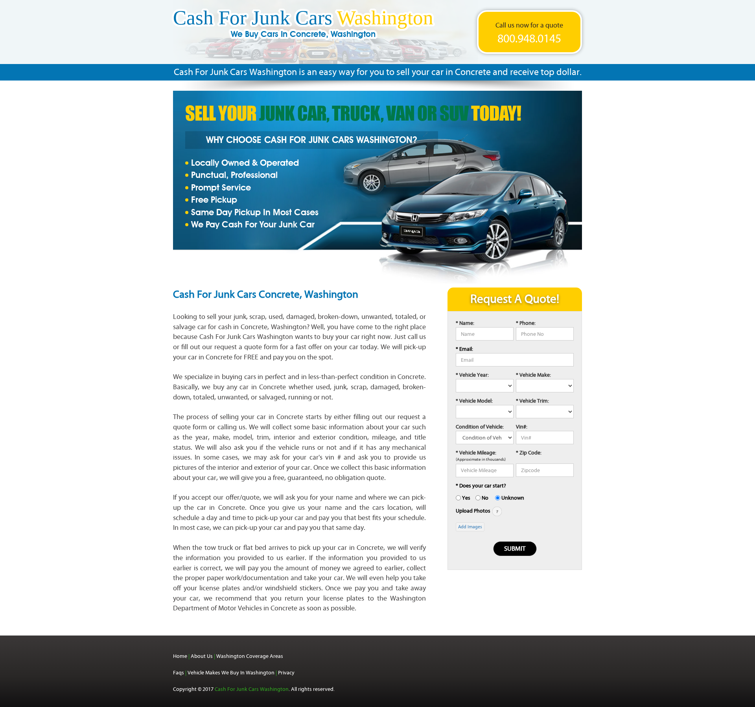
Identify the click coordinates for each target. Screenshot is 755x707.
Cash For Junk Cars (303, 26)
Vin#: (521, 426)
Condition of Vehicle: (480, 426)
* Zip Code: (528, 452)
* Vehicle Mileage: (476, 452)
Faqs (178, 672)
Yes (466, 497)
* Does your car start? (481, 485)
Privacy (286, 672)
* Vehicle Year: (472, 374)
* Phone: (526, 323)
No (485, 497)
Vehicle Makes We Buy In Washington (231, 672)
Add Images (470, 527)
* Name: (465, 323)
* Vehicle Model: (474, 400)
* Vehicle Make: (533, 374)
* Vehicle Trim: (532, 400)
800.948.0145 (529, 38)
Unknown (512, 497)
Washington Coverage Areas (249, 656)
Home (180, 656)
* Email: (464, 349)
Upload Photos (474, 510)
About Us (202, 656)
